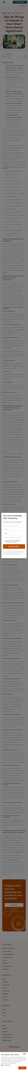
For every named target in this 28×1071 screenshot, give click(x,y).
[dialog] (14, 1061)
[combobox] (24, 1054)
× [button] (26, 1054)
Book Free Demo (14, 546)
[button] (4, 533)
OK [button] (22, 1068)
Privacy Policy (16, 554)
